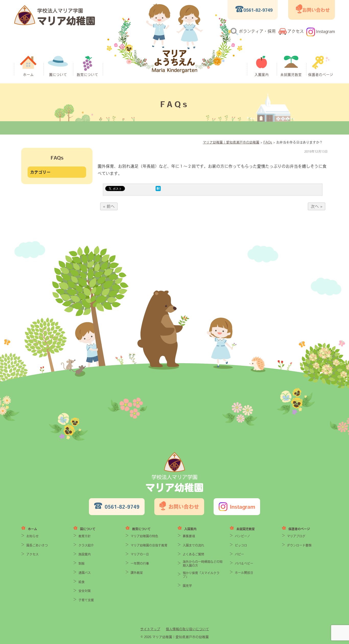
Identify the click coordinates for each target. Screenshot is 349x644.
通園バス (84, 572)
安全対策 (84, 590)
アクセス (295, 31)
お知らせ (32, 536)
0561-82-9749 (258, 10)
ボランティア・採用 (257, 31)
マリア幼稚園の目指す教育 (149, 545)
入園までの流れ (193, 545)
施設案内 (84, 554)
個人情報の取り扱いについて (187, 629)
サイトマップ (150, 629)
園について (58, 74)
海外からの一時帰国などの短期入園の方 (203, 563)
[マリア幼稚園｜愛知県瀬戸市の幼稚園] (54, 24)
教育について (87, 74)
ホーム (28, 74)
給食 (81, 581)
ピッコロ (241, 545)
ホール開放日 (244, 572)
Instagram (325, 31)
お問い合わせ (316, 10)
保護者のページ (320, 74)
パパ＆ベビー (244, 563)
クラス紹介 (86, 545)
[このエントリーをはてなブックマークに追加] (158, 189)
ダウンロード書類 (299, 545)
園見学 (187, 585)
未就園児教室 (291, 74)
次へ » (316, 206)
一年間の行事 (140, 563)
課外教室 (137, 572)
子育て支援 (86, 600)
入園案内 (261, 74)
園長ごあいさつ (37, 545)
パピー (239, 554)
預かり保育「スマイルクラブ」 (201, 574)
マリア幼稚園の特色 (144, 536)
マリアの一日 (140, 554)
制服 (81, 563)
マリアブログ (296, 536)
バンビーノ (242, 536)
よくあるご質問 (193, 554)
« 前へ (109, 206)
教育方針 (84, 536)
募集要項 (189, 536)
